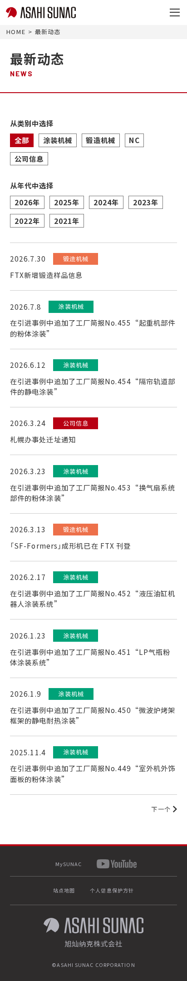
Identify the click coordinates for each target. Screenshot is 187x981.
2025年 (67, 202)
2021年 (67, 221)
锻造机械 (100, 140)
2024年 (106, 202)
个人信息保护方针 (112, 890)
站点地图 (64, 890)
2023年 (146, 202)
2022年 (27, 221)
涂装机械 (57, 140)
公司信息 (29, 159)
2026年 (27, 202)
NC (134, 140)
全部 (22, 140)
